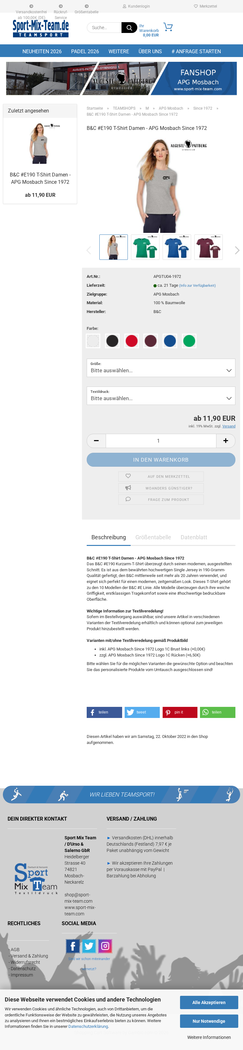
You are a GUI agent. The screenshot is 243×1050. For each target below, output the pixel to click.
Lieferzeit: (96, 285)
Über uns (150, 51)
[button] (235, 250)
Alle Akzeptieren (209, 1002)
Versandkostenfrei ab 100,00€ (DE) (31, 11)
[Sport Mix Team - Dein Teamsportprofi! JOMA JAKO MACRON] (41, 28)
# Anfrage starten (196, 51)
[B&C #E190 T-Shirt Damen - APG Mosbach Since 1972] (161, 184)
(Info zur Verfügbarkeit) (197, 286)
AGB (15, 949)
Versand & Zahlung (29, 955)
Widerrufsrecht (25, 962)
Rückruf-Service (61, 11)
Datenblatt (194, 537)
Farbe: (92, 328)
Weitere (119, 51)
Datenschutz (23, 968)
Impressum (22, 974)
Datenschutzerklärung (88, 1026)
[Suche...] (129, 27)
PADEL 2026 (85, 51)
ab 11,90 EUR (40, 195)
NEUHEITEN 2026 (42, 51)
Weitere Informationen (209, 1037)
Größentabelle (86, 11)
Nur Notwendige (209, 1021)
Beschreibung (108, 537)
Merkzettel (207, 6)
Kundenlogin (138, 6)
